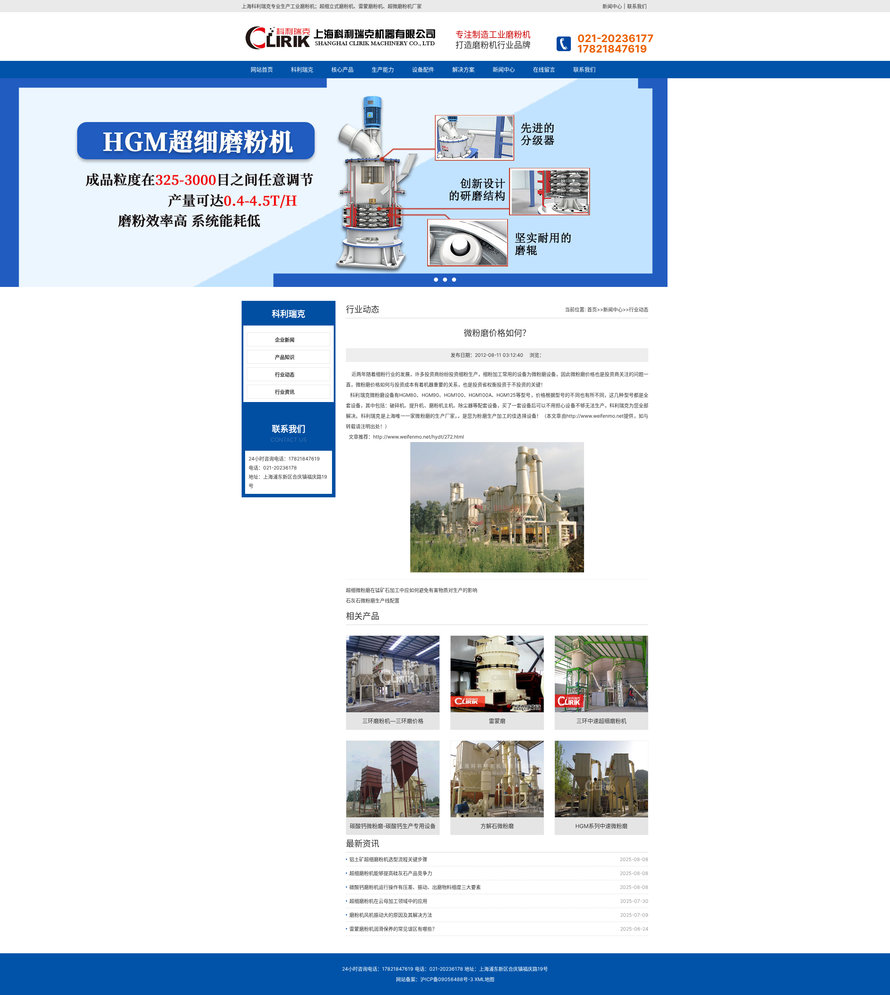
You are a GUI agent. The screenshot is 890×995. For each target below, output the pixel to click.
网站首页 (262, 69)
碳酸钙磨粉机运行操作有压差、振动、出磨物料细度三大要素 (415, 887)
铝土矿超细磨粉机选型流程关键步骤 (388, 859)
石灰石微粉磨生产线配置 (372, 600)
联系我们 (637, 6)
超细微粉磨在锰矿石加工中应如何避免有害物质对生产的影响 (411, 590)
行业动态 (284, 374)
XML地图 (484, 979)
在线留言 (544, 69)
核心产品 (342, 69)
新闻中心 (612, 6)
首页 (592, 309)
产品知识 (284, 357)
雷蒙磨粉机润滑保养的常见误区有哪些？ (393, 929)
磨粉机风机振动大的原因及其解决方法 (390, 915)
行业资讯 (284, 392)
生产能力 (383, 69)
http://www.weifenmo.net (595, 416)
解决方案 (463, 69)
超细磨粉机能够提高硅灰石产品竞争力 (390, 873)
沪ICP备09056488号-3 (446, 979)
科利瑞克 (302, 69)
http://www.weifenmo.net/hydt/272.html (418, 437)
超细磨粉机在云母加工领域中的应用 (388, 901)
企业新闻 (284, 340)
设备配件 (423, 69)
